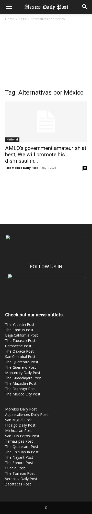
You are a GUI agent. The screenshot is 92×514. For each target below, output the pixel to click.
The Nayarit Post (19, 457)
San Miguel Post (18, 419)
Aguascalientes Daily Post (26, 414)
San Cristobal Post (20, 356)
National (12, 139)
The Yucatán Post (19, 324)
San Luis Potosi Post (22, 435)
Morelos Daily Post (21, 409)
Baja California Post (21, 335)
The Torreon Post (20, 473)
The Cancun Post (19, 329)
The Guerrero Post (20, 367)
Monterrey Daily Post (22, 372)
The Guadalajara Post (23, 378)
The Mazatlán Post (21, 383)
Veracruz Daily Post (21, 478)
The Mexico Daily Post (21, 168)
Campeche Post (18, 345)
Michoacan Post (18, 430)
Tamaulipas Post (19, 441)
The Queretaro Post (21, 446)
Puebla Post (15, 468)
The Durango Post (20, 388)
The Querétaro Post (21, 361)
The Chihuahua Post (22, 451)
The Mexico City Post (22, 394)
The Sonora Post (19, 462)
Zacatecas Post (18, 484)
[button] (9, 7)
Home (9, 19)
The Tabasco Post (20, 340)
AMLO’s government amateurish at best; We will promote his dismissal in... (45, 154)
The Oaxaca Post (19, 351)
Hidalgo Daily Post (20, 425)
